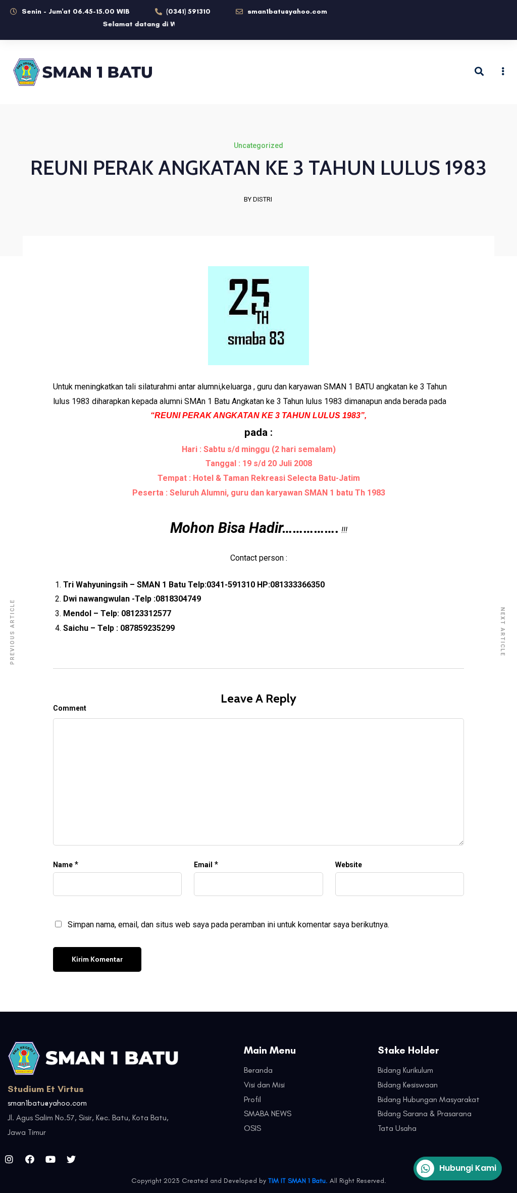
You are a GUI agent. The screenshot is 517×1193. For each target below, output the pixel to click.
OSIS (252, 1128)
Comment (69, 708)
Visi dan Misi (264, 1084)
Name (63, 865)
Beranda (258, 1070)
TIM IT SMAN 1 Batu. (298, 1180)
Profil (252, 1099)
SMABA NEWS (267, 1113)
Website (348, 865)
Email (203, 865)
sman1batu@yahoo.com (47, 1103)
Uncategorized (258, 145)
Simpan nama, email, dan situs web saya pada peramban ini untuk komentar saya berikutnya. (228, 924)
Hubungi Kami (467, 1168)
